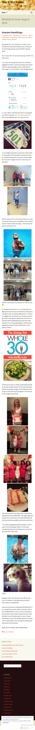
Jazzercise (24, 35)
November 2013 (8, 704)
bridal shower (5, 37)
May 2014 (6, 687)
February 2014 (8, 695)
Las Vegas (29, 37)
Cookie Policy (6, 722)
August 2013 (7, 713)
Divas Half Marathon (7, 657)
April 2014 (6, 689)
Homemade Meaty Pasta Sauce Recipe (12, 645)
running (4, 39)
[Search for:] (31, 12)
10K (31, 35)
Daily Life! (17, 35)
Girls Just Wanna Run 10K (22, 115)
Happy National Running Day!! (10, 651)
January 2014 (7, 698)
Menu (4, 12)
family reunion (21, 37)
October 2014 (7, 678)
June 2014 (6, 684)
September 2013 (8, 710)
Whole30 (14, 39)
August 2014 (7, 681)
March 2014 (7, 692)
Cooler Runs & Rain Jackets (9, 654)
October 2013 (7, 707)
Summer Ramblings (12, 32)
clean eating (13, 37)
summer (9, 39)
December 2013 (8, 701)
